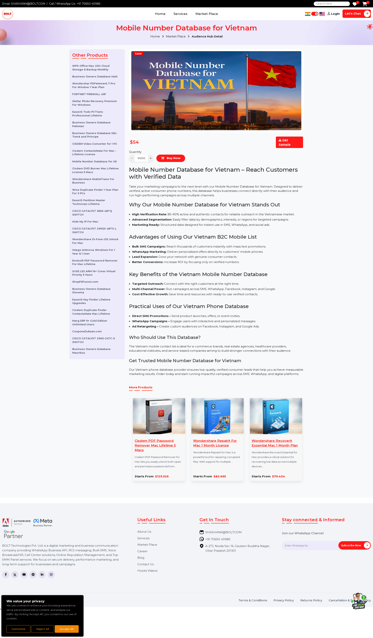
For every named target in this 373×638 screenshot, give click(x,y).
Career (142, 551)
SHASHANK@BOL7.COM (28, 3)
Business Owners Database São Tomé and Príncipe (94, 135)
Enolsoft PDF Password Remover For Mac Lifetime (95, 262)
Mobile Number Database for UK (94, 161)
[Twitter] (14, 574)
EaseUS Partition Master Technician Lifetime (88, 202)
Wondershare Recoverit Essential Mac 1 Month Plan (274, 443)
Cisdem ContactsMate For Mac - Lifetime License (94, 152)
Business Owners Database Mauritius (91, 350)
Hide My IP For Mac (85, 221)
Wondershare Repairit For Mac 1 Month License (214, 443)
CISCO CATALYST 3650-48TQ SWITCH (92, 212)
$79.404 (278, 476)
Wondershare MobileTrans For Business (93, 180)
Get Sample (284, 142)
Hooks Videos (147, 570)
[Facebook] (5, 574)
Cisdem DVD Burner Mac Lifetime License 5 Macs (95, 170)
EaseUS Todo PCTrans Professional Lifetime (87, 113)
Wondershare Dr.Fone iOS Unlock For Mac (95, 241)
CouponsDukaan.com (87, 331)
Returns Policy (311, 600)
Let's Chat (353, 13)
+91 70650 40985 (88, 3)
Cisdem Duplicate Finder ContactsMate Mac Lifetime (91, 311)
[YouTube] (24, 574)
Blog (140, 557)
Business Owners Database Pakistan (91, 124)
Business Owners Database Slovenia (91, 290)
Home (160, 14)
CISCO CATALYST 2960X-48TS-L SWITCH (94, 230)
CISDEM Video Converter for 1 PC (94, 143)
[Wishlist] (355, 4)
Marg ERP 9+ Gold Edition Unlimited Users (89, 322)
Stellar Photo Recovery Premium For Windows (94, 103)
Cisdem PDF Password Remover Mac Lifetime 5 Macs (155, 445)
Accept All (66, 628)
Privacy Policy (284, 600)
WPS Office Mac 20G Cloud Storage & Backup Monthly (91, 67)
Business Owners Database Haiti (95, 76)
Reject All (42, 628)
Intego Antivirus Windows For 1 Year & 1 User (93, 251)
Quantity (135, 152)
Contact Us (145, 564)
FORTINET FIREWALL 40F (89, 94)
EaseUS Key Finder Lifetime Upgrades (91, 301)
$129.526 (161, 476)
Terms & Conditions (252, 600)
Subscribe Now (351, 545)
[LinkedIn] (42, 574)
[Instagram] (51, 574)
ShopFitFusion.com (85, 281)
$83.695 (219, 476)
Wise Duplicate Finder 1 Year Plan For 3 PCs (95, 191)
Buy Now (173, 158)
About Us (144, 531)
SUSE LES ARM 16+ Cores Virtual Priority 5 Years (93, 273)
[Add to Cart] (364, 4)
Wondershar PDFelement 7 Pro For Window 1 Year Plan (93, 85)
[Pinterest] (33, 574)
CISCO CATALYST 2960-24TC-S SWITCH (93, 340)
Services (180, 14)
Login (335, 14)
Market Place (206, 14)
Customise (18, 628)
